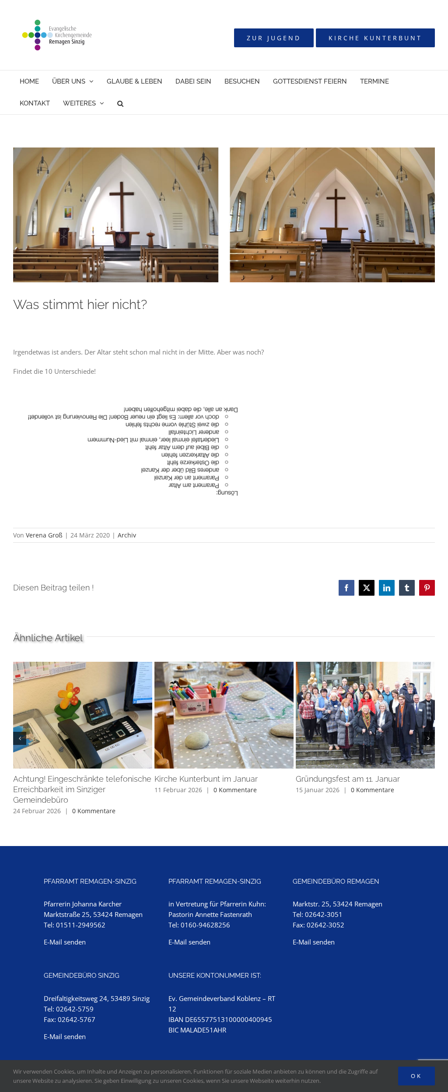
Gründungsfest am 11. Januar (348, 778)
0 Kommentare (94, 811)
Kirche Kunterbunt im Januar (206, 778)
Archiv (127, 535)
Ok (416, 1076)
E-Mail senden (65, 942)
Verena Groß (44, 535)
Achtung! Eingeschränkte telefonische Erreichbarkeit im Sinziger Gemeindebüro (82, 789)
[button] (120, 103)
